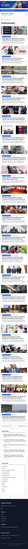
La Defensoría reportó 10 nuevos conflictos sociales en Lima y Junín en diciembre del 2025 (15, 440)
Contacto (3, 520)
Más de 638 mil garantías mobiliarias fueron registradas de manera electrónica (13, 98)
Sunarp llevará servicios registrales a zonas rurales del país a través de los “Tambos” (13, 138)
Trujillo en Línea (5, 535)
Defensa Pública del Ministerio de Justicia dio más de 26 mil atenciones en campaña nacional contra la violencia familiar (14, 397)
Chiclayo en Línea (5, 538)
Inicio (2, 19)
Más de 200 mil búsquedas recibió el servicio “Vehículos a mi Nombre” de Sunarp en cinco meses (13, 297)
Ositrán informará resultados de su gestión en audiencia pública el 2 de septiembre (13, 78)
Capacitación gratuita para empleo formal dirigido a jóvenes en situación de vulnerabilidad (15, 435)
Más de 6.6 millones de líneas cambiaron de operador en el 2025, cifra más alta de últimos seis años (14, 450)
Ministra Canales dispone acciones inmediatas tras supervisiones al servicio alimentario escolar (12, 337)
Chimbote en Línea (14, 535)
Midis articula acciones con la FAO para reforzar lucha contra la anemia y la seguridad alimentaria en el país (12, 59)
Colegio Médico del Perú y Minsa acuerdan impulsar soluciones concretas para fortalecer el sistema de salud (13, 218)
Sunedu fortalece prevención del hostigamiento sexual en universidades (12, 357)
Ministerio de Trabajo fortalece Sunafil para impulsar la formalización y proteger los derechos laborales (13, 317)
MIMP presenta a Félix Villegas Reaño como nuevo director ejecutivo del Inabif (13, 277)
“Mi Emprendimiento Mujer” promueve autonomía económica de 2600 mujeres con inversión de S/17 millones (13, 198)
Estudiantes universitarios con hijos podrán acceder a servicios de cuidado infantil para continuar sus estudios (13, 118)
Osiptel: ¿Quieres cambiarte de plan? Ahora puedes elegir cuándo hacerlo (13, 178)
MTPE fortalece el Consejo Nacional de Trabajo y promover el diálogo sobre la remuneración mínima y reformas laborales (13, 377)
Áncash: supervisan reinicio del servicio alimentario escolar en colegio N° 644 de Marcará (12, 258)
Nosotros (3, 516)
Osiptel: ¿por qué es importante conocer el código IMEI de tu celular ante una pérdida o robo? (13, 39)
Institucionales (6, 36)
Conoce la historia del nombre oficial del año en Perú (15, 445)
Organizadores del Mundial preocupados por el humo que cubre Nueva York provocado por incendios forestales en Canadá (14, 417)
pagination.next (22, 425)
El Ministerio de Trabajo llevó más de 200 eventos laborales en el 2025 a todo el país (14, 456)
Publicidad (3, 518)
